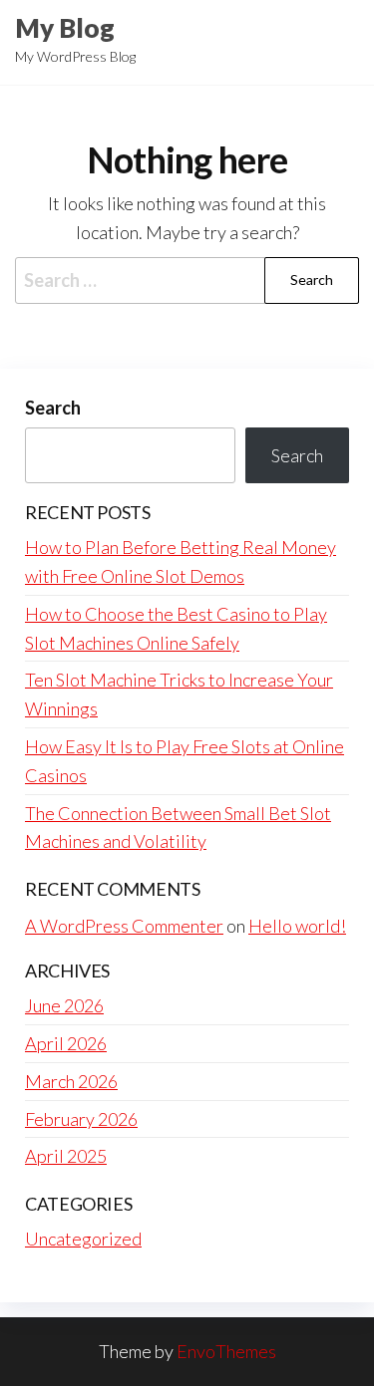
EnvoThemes (226, 1351)
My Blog (65, 28)
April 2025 (66, 1156)
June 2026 (64, 1005)
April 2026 (66, 1043)
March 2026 (71, 1081)
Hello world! (297, 926)
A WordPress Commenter (124, 926)
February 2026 (81, 1119)
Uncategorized (83, 1238)
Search (53, 407)
